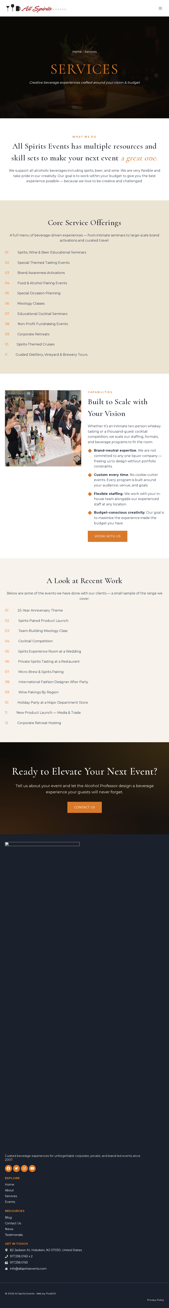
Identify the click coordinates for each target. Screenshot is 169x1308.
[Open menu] (160, 8)
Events (10, 1202)
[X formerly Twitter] (16, 1168)
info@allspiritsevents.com (28, 1268)
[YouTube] (32, 1168)
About (9, 1190)
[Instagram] (24, 1168)
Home (77, 52)
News (9, 1229)
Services (11, 1196)
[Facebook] (8, 1168)
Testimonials (14, 1235)
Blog (8, 1217)
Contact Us (13, 1223)
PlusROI (51, 1293)
